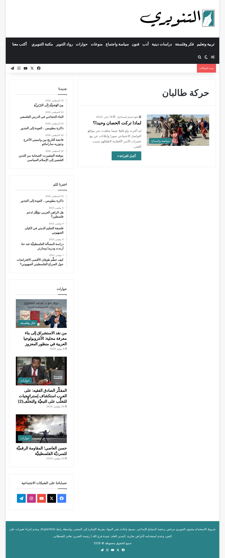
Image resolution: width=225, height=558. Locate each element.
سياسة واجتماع (117, 44)
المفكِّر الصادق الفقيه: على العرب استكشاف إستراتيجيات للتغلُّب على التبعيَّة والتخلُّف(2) (42, 396)
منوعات (97, 44)
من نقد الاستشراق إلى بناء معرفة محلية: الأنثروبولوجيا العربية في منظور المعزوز (45, 338)
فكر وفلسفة (184, 44)
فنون (135, 44)
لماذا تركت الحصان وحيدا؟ (117, 122)
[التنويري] (177, 19)
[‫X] (51, 498)
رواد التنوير (64, 44)
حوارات (82, 44)
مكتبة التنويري (42, 44)
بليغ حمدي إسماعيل (127, 116)
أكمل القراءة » (126, 156)
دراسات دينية (162, 44)
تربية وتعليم (205, 44)
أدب (145, 44)
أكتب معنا (19, 44)
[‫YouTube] (41, 498)
